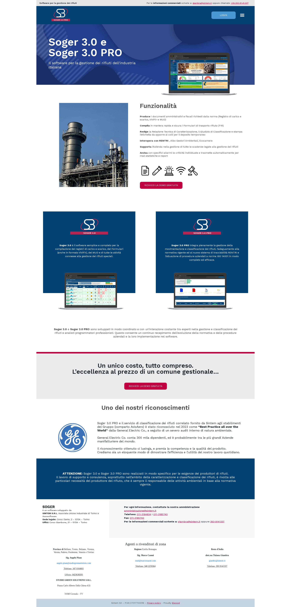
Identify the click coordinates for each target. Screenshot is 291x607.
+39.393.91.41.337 (240, 3)
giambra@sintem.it (202, 3)
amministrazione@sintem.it (140, 510)
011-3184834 (144, 514)
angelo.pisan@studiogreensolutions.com (74, 563)
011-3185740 (160, 514)
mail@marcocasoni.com (145, 561)
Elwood (176, 603)
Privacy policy (154, 603)
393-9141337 (217, 521)
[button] (242, 15)
